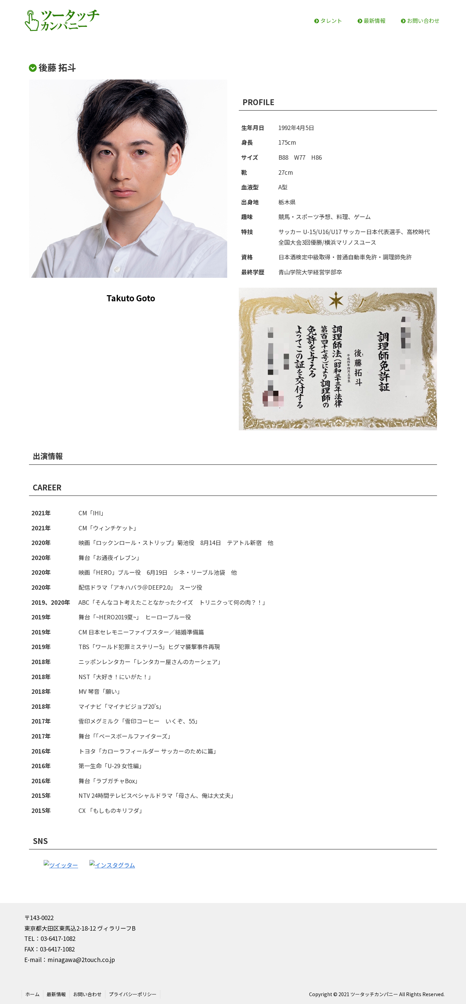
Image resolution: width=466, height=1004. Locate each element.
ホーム (32, 994)
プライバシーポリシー (133, 994)
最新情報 (56, 994)
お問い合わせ (87, 994)
